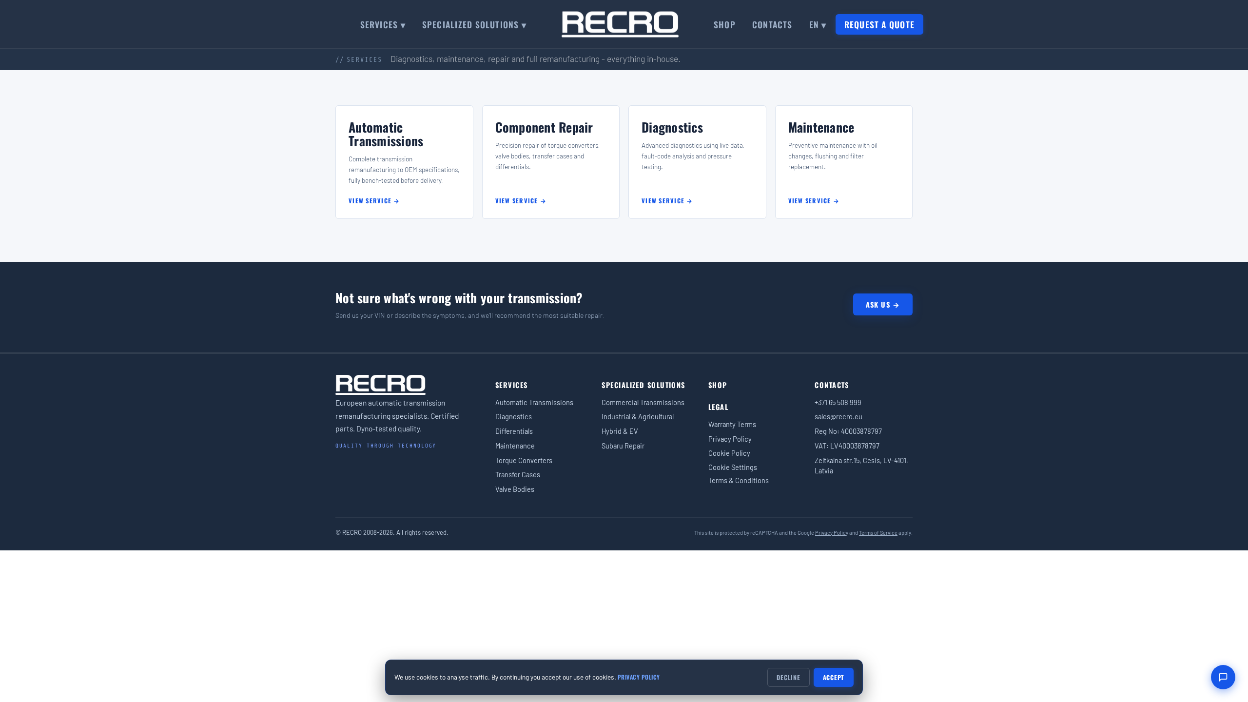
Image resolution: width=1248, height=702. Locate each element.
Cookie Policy (729, 452)
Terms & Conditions (738, 480)
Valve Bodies (514, 489)
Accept (834, 677)
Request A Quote (879, 24)
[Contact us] (1223, 677)
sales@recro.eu (838, 416)
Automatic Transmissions (534, 402)
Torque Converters (523, 460)
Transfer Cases (517, 474)
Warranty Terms (732, 424)
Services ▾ (383, 24)
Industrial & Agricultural (638, 416)
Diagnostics (513, 416)
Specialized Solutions (643, 385)
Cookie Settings (732, 467)
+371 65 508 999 (838, 402)
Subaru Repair (623, 445)
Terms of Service (878, 532)
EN (818, 24)
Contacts (772, 24)
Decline (788, 677)
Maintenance (515, 445)
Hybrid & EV (620, 431)
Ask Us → (883, 304)
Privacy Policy (730, 438)
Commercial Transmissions (643, 402)
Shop (725, 24)
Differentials (514, 431)
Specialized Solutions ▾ (474, 24)
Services (511, 385)
